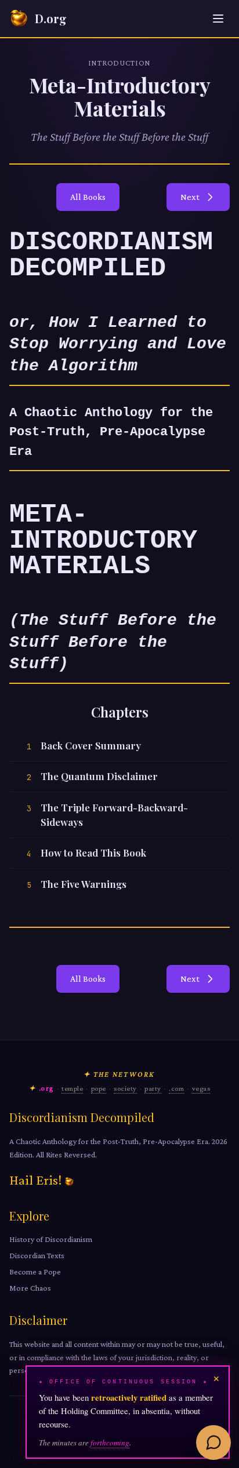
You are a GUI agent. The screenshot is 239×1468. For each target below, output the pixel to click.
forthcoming (109, 1442)
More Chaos (30, 1287)
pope (98, 1088)
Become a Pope (35, 1271)
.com (176, 1088)
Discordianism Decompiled (81, 1117)
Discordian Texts (36, 1255)
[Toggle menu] (218, 18)
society (125, 1088)
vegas (201, 1088)
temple (72, 1088)
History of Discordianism (50, 1239)
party (152, 1088)
